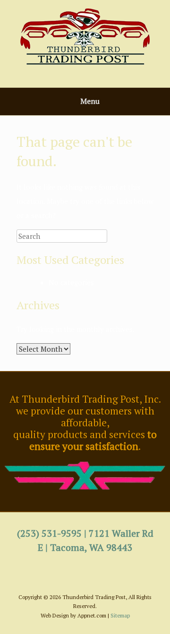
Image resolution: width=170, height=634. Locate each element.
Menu (90, 101)
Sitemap (120, 615)
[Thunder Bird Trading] (85, 36)
